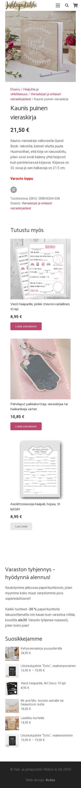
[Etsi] (67, 5)
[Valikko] (58, 5)
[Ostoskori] (75, 5)
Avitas (50, 780)
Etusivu (15, 89)
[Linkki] (20, 5)
